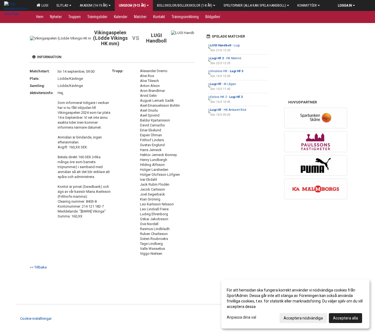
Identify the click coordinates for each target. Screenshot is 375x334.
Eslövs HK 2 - (226, 97)
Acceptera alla (345, 318)
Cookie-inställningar (36, 318)
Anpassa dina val (241, 317)
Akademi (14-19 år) (94, 5)
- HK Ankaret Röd (228, 110)
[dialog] (295, 304)
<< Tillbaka (38, 267)
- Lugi (225, 45)
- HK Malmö (225, 58)
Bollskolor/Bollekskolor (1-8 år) (184, 5)
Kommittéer (307, 5)
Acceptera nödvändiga (303, 318)
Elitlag (62, 5)
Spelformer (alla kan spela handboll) (254, 5)
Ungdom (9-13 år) (132, 5)
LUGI (44, 5)
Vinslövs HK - (226, 71)
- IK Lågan (223, 84)
